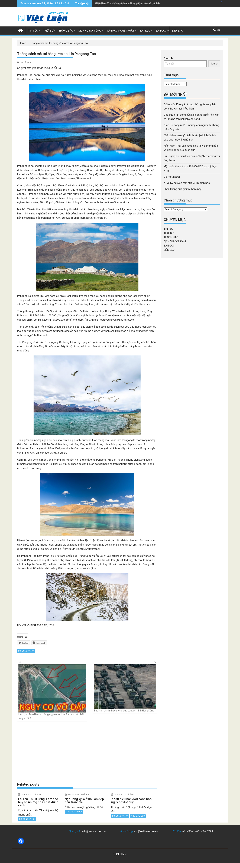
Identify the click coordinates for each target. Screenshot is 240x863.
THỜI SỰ (48, 30)
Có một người (172, 176)
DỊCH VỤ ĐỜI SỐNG (90, 30)
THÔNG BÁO (66, 30)
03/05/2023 (27, 794)
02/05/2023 (73, 794)
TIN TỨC (33, 30)
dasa (132, 794)
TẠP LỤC (145, 30)
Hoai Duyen (25, 62)
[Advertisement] (87, 751)
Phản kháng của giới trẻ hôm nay (182, 189)
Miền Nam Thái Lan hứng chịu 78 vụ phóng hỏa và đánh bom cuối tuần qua (137, 3)
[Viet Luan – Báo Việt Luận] (20, 30)
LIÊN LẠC (177, 30)
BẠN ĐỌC (161, 30)
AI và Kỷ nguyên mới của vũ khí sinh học (187, 182)
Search (168, 58)
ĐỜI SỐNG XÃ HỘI (26, 651)
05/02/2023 (120, 794)
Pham (39, 794)
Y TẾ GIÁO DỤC (138, 816)
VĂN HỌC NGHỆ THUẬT (120, 30)
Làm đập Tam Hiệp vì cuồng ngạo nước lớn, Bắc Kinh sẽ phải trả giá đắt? (51, 716)
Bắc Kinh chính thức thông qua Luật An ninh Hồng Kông (124, 710)
